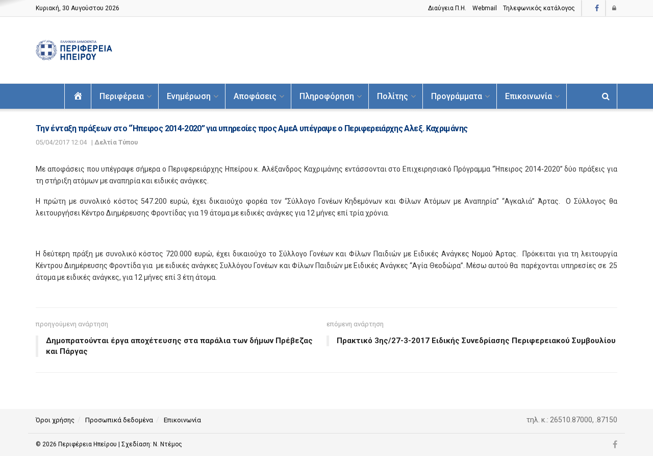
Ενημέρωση (189, 96)
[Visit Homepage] (74, 50)
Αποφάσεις (255, 96)
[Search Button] (606, 96)
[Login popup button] (614, 8)
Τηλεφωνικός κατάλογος (539, 8)
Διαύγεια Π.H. (447, 8)
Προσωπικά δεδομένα (119, 420)
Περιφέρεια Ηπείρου (88, 444)
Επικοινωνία (528, 96)
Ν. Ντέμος (167, 444)
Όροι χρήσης (55, 420)
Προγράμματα (456, 96)
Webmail (484, 8)
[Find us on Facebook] (597, 8)
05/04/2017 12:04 (61, 142)
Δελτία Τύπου (116, 142)
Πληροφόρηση (326, 96)
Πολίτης (392, 96)
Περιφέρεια (121, 96)
